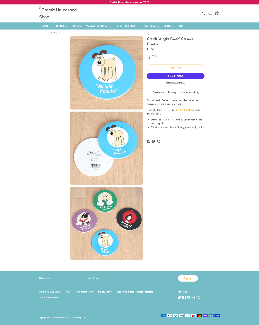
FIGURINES (58, 26)
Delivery (172, 92)
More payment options (175, 82)
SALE (181, 26)
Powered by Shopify (80, 317)
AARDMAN (151, 26)
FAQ (68, 291)
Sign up (187, 278)
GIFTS (75, 26)
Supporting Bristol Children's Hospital (135, 291)
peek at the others (185, 110)
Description (158, 92)
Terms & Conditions (49, 297)
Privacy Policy (104, 291)
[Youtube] (189, 298)
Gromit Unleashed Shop (63, 317)
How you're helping (189, 92)
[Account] (203, 12)
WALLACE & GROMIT (97, 26)
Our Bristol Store (84, 291)
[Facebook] (184, 298)
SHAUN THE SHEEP (127, 26)
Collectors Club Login (49, 291)
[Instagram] (193, 298)
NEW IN (44, 26)
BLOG (167, 26)
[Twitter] (180, 298)
